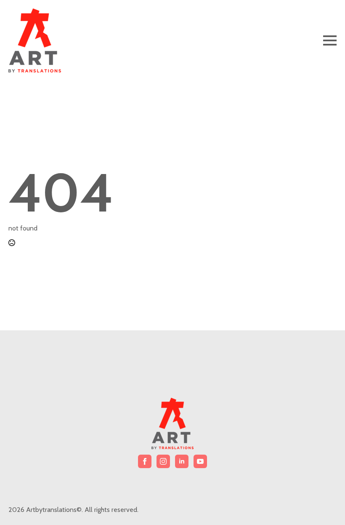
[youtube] (200, 461)
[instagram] (163, 461)
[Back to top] (324, 504)
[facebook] (144, 461)
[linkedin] (181, 461)
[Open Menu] (330, 40)
